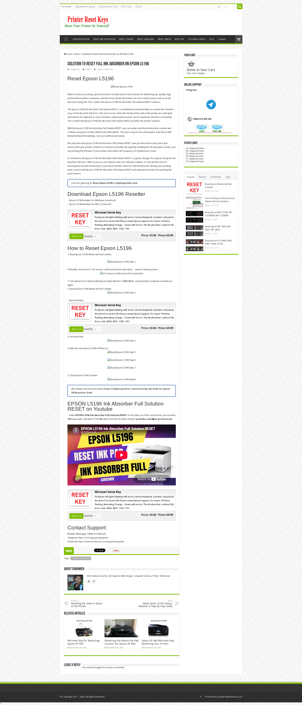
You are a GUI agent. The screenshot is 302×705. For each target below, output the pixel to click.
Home (66, 38)
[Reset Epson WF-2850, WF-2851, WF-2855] (194, 231)
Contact (222, 39)
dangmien (75, 69)
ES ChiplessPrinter (195, 153)
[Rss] (219, 7)
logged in (100, 667)
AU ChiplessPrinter (195, 148)
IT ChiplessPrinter (195, 158)
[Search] (239, 6)
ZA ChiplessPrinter (195, 161)
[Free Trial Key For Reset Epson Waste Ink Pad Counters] (194, 203)
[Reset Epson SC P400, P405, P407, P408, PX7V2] (194, 245)
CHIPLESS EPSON (81, 39)
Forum (138, 6)
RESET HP (179, 39)
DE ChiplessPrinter (195, 151)
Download (110, 200)
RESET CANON (126, 39)
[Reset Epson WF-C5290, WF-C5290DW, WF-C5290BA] (194, 217)
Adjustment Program (85, 6)
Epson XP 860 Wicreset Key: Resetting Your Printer (158, 642)
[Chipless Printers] (87, 21)
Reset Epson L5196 (81, 558)
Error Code (126, 6)
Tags (227, 177)
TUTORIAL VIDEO (196, 39)
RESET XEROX (164, 39)
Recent (202, 177)
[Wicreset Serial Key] (80, 220)
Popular (191, 177)
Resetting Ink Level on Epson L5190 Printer (86, 604)
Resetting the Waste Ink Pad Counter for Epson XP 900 (121, 642)
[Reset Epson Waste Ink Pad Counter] (194, 188)
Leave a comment (105, 69)
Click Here (128, 281)
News (77, 54)
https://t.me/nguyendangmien (93, 537)
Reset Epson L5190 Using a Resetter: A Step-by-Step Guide (155, 604)
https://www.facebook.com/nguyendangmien (101, 541)
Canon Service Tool (108, 6)
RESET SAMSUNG (145, 39)
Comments (215, 177)
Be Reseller (67, 6)
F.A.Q (211, 39)
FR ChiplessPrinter (195, 156)
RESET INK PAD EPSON (104, 39)
